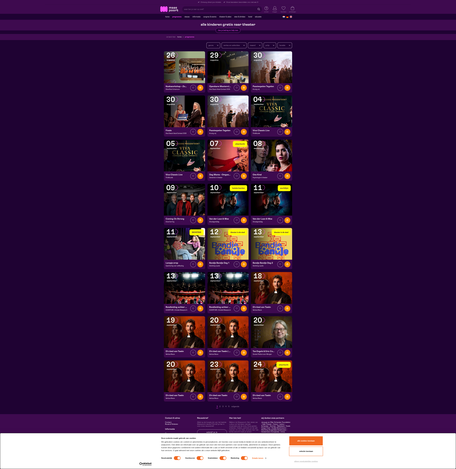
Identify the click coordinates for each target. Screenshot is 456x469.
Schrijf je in (212, 432)
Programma (177, 17)
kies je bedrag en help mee (228, 30)
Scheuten (264, 426)
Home (167, 17)
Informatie (196, 17)
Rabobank (281, 426)
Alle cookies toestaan (306, 441)
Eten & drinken (239, 17)
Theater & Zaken (225, 17)
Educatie (258, 17)
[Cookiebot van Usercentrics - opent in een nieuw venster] (145, 464)
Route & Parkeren (171, 424)
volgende (235, 406)
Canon (275, 424)
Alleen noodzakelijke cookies (306, 461)
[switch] (200, 458)
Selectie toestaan (306, 451)
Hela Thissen (267, 424)
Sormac (273, 426)
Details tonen (257, 458)
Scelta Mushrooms (278, 428)
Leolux (281, 424)
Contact (168, 422)
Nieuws (187, 17)
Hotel (250, 17)
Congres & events (209, 17)
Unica (283, 432)
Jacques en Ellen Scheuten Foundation (275, 422)
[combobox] (213, 45)
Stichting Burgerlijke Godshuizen (273, 430)
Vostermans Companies (270, 432)
